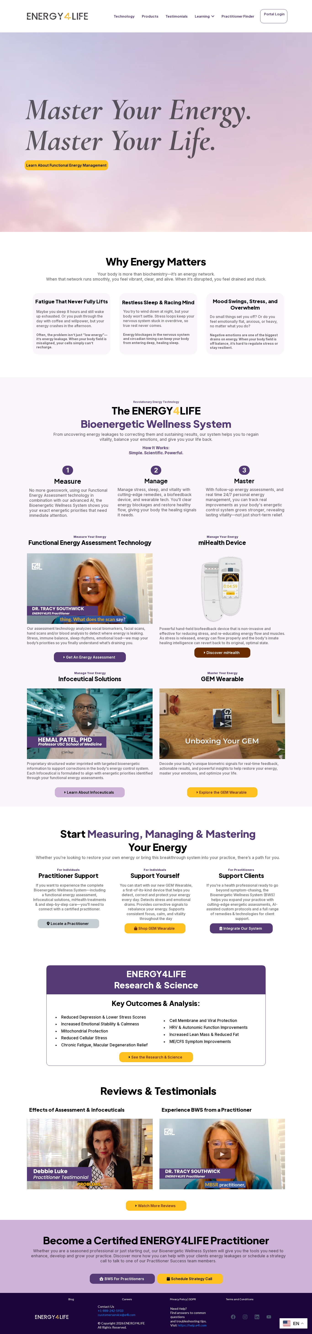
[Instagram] (245, 1317)
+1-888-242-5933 (110, 1311)
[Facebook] (233, 1317)
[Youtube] (269, 1317)
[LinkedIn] (257, 1317)
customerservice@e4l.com (116, 1315)
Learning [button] (202, 16)
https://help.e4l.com (192, 1325)
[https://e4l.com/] (57, 16)
